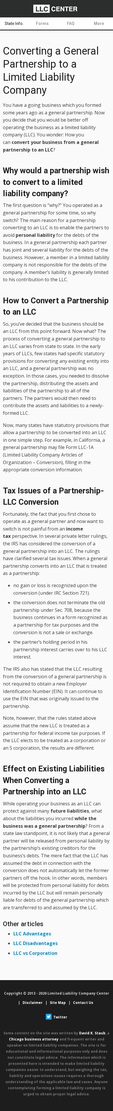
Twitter (59, 1017)
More (99, 23)
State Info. (14, 23)
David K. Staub (92, 1033)
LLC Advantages (32, 933)
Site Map (58, 1002)
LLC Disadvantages (35, 943)
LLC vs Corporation (35, 953)
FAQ (70, 23)
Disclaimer (33, 1002)
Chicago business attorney (34, 1039)
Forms (42, 23)
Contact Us (83, 1002)
